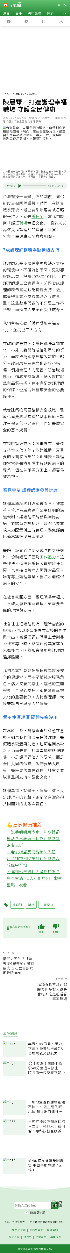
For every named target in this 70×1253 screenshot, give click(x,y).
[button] (64, 13)
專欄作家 (55, 1237)
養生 (19, 13)
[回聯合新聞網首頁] (5, 5)
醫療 (50, 13)
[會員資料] (58, 5)
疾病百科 (14, 1237)
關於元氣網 (19, 1230)
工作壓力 (48, 557)
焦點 (6, 13)
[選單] (65, 5)
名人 (24, 94)
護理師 (38, 216)
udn (5, 94)
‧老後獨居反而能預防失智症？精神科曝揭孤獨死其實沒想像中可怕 (33, 858)
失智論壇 (34, 13)
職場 (23, 223)
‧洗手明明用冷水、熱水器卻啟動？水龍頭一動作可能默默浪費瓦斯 (33, 838)
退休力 (28, 1237)
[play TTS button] (20, 186)
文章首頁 (41, 1237)
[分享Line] (26, 21)
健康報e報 (37, 1212)
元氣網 (14, 94)
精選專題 (52, 1230)
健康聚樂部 (36, 1230)
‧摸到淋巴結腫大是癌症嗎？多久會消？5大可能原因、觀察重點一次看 (34, 878)
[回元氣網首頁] (15, 5)
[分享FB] (9, 21)
